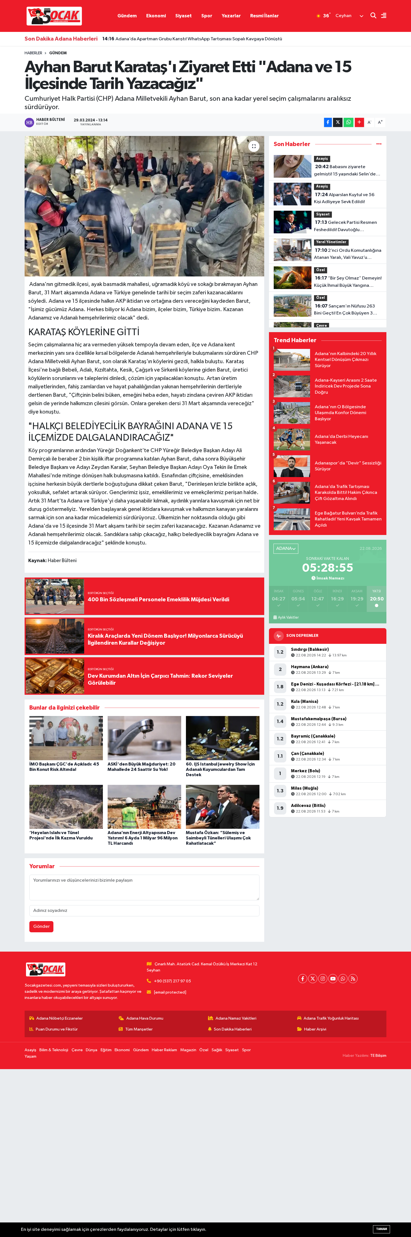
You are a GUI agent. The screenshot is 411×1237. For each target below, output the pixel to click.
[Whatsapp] (343, 978)
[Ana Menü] (381, 16)
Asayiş (322, 159)
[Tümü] (379, 144)
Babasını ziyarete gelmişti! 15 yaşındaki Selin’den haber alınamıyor (346, 171)
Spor (206, 15)
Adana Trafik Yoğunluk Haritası (331, 1018)
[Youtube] (332, 978)
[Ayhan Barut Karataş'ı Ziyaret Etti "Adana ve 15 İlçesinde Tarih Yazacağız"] (144, 206)
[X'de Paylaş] (337, 122)
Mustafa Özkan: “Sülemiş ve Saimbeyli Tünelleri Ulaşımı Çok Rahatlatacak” (218, 838)
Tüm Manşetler (139, 1029)
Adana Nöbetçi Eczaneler (59, 1018)
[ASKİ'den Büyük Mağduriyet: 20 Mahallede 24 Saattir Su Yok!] (144, 738)
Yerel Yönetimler (331, 242)
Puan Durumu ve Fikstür (57, 1029)
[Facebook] (302, 978)
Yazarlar (231, 15)
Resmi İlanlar (264, 15)
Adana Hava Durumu (144, 1018)
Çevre (321, 326)
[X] (312, 978)
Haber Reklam (164, 1050)
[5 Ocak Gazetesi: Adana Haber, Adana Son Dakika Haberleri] (54, 15)
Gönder (41, 926)
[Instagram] (322, 978)
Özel (320, 270)
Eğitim (106, 1050)
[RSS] (353, 978)
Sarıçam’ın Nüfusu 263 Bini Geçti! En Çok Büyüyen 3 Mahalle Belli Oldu (344, 310)
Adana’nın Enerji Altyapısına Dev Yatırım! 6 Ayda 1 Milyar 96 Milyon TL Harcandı (143, 838)
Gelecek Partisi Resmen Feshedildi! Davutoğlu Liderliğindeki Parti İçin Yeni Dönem (345, 226)
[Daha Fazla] (359, 122)
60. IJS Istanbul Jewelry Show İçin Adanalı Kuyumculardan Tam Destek (220, 769)
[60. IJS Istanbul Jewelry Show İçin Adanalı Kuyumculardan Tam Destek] (222, 738)
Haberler (33, 53)
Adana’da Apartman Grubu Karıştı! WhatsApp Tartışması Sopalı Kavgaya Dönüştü (192, 38)
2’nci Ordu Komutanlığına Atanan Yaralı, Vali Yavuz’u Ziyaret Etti (347, 254)
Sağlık (217, 1050)
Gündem (127, 15)
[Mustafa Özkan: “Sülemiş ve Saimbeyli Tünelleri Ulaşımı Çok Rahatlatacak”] (222, 806)
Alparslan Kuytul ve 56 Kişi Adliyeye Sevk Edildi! (344, 198)
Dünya (91, 1050)
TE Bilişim (378, 1055)
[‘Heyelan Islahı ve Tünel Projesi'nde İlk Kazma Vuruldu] (66, 806)
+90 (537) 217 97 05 (172, 981)
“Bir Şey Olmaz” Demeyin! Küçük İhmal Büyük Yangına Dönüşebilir (348, 282)
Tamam (381, 1229)
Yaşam (30, 1056)
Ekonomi (156, 15)
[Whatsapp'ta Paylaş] (348, 122)
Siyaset (183, 15)
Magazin (188, 1050)
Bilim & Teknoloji (53, 1050)
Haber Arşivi (315, 1029)
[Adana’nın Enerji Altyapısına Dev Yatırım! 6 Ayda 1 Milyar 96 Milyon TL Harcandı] (144, 806)
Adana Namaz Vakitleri (236, 1018)
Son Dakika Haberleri (233, 1029)
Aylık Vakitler (288, 617)
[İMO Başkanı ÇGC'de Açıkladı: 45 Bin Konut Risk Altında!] (66, 738)
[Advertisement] (168, 1153)
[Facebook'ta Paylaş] (328, 122)
